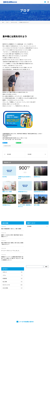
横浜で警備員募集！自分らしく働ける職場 (11, 228)
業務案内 (25, 335)
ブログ (25, 367)
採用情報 (25, 342)
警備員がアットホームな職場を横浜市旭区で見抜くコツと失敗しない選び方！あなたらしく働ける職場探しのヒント (12, 258)
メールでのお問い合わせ (26, 322)
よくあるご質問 (25, 364)
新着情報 (12, 278)
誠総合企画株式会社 (25, 373)
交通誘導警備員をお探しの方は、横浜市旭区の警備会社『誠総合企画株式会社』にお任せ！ (25, 386)
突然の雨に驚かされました (39, 191)
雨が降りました (37, 176)
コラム (12, 275)
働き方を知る (25, 346)
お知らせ (12, 272)
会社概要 (25, 360)
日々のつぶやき (11, 39)
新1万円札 (5, 176)
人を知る (25, 349)
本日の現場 (12, 288)
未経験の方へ (25, 353)
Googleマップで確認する (25, 380)
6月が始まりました (6, 205)
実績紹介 (25, 339)
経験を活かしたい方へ (25, 357)
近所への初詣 (36, 205)
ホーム (25, 332)
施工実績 (12, 281)
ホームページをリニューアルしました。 (10, 250)
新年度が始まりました (22, 191)
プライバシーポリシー (25, 388)
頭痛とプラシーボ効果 (7, 191)
